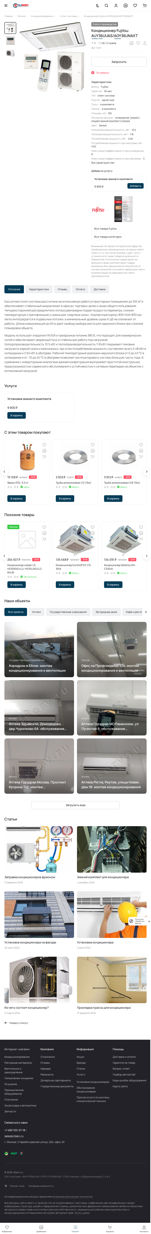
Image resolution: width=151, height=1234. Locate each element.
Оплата (80, 289)
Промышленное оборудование (14, 1091)
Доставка (100, 289)
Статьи (81, 1068)
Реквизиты (47, 1074)
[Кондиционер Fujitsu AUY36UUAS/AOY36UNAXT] (53, 57)
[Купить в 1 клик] (44, 457)
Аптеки (36, 612)
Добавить (135, 186)
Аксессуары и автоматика (20, 1105)
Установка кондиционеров (93, 1082)
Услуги (81, 1074)
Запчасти (10, 1111)
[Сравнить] (131, 43)
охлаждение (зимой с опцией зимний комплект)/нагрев (115, 119)
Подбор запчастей (124, 1074)
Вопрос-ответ (121, 1068)
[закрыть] (149, 921)
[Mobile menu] (6, 5)
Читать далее (82, 1212)
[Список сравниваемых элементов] (125, 5)
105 (110, 113)
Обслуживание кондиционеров (86, 1089)
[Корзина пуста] (145, 5)
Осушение (10, 1084)
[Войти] (116, 5)
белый (102, 125)
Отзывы (62, 289)
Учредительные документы (57, 1086)
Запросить (119, 62)
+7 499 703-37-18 (14, 1130)
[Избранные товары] (135, 5)
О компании (48, 1056)
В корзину (16, 415)
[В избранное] (138, 43)
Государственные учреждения (68, 612)
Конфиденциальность (41, 1186)
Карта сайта (120, 1086)
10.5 (134, 129)
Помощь (118, 1049)
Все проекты (15, 612)
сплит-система (106, 95)
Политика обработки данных (139, 921)
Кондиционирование (16, 1056)
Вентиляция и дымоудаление (13, 1070)
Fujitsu (104, 86)
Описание (14, 289)
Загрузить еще (75, 805)
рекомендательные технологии (74, 1196)
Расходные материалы (18, 1062)
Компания (47, 1049)
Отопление (11, 1099)
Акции (80, 1056)
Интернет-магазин (17, 1049)
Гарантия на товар (124, 1062)
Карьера (46, 1068)
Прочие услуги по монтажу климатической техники (93, 1099)
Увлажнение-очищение (18, 1078)
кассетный (108, 100)
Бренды (81, 1062)
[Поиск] (106, 5)
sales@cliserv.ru (13, 1136)
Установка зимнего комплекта (113, 179)
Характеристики (39, 289)
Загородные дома (106, 612)
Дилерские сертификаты (56, 1080)
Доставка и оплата (124, 1056)
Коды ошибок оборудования (129, 1080)
